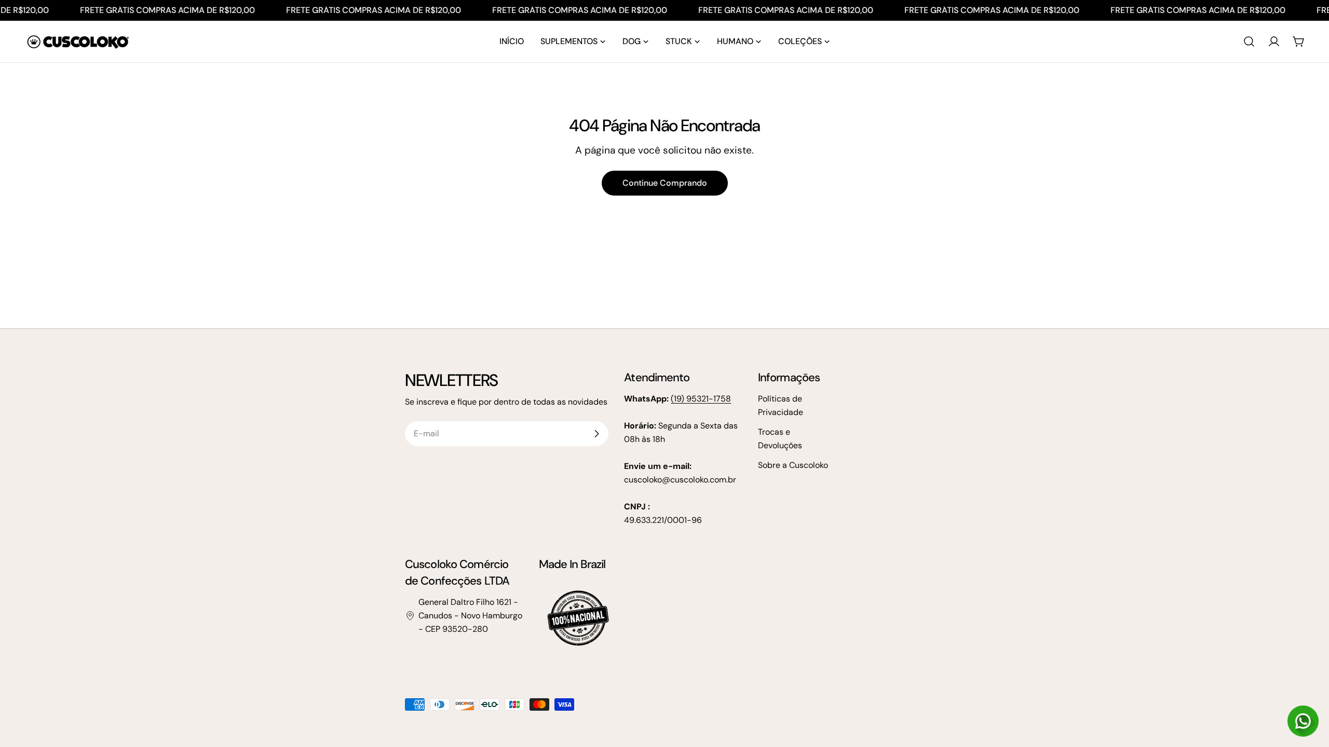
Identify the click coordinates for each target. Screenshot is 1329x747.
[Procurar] (1249, 41)
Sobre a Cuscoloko (793, 465)
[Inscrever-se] (596, 434)
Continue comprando (664, 182)
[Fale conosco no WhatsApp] (1303, 721)
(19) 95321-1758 (701, 398)
